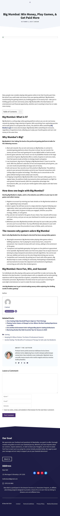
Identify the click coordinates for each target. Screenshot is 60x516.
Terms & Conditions (28, 504)
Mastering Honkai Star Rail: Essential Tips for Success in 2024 (27, 330)
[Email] (16, 311)
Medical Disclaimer (52, 504)
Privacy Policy (40, 504)
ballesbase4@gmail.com (10, 479)
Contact (18, 504)
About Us (7, 459)
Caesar (36, 21)
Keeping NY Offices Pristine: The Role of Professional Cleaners (24, 337)
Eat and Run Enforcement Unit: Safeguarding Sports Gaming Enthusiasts (31, 328)
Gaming (7, 334)
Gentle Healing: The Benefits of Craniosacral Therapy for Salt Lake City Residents (30, 340)
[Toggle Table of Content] (19, 111)
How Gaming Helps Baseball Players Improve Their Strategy (26, 321)
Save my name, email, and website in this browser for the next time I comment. (29, 410)
